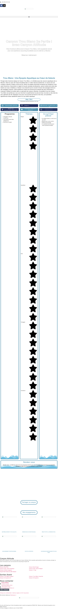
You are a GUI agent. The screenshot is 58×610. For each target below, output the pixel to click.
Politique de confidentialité (5, 592)
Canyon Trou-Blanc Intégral (6, 576)
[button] (29, 17)
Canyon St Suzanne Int (5, 577)
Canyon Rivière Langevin (6, 570)
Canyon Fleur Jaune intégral (35, 568)
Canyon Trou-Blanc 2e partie (36, 576)
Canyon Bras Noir (4, 567)
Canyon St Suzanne (33, 577)
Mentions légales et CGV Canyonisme (21, 592)
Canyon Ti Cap (32, 570)
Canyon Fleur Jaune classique (7, 568)
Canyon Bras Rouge (34, 567)
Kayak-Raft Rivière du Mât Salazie (8, 571)
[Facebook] (1, 5)
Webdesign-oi (13, 595)
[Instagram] (4, 5)
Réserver (49, 109)
